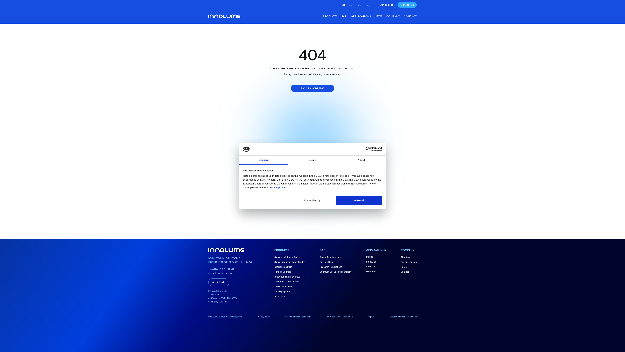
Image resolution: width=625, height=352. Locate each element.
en (343, 4)
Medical (370, 257)
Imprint (371, 317)
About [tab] (361, 160)
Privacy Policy (263, 317)
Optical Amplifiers (283, 267)
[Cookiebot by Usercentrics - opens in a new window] (368, 149)
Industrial (371, 261)
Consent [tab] (264, 160)
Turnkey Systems (283, 291)
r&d (344, 16)
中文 (358, 4)
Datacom (370, 271)
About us (405, 257)
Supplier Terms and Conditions (403, 317)
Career (404, 267)
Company (408, 250)
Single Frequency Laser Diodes (289, 262)
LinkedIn (221, 282)
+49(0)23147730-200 (222, 269)
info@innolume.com (221, 273)
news (378, 16)
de (350, 4)
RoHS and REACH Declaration (339, 317)
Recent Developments (330, 257)
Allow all (359, 200)
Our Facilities (326, 262)
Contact (410, 16)
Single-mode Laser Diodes (287, 257)
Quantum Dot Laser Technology (336, 272)
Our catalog (387, 4)
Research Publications (331, 267)
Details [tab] (313, 160)
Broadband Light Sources (287, 276)
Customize (310, 200)
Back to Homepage (312, 88)
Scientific (370, 266)
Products (330, 16)
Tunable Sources (282, 272)
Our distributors (409, 262)
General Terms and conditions (298, 317)
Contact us (407, 4)
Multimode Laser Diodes (286, 281)
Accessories (280, 296)
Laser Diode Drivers (284, 286)
